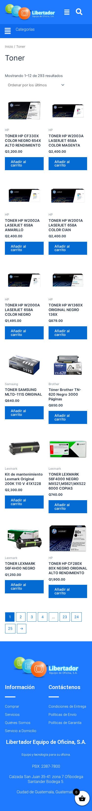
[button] (67, 12)
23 (65, 617)
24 (76, 617)
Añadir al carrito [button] (18, 164)
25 (10, 628)
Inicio (9, 46)
